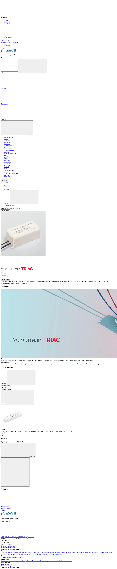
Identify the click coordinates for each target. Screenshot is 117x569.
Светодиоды (8, 176)
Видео (9, 561)
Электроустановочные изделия (38, 554)
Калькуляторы (44, 561)
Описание (4, 208)
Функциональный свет (73, 552)
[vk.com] (14, 535)
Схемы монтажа (54, 561)
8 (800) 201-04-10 (6, 537)
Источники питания (7, 141)
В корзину (32, 456)
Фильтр (3, 403)
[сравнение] (15, 464)
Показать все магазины (8, 546)
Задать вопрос (5, 210)
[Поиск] (32, 66)
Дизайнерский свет (87, 552)
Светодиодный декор (22, 554)
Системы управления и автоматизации (39, 552)
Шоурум (7, 45)
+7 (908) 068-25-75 (17, 537)
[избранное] (15, 479)
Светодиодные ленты (7, 552)
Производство (8, 557)
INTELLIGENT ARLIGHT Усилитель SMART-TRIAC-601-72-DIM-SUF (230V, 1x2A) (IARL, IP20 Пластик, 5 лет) (36, 431)
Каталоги (4, 561)
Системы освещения (7, 161)
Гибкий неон (6, 167)
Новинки (7, 186)
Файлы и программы (65, 561)
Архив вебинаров (21, 561)
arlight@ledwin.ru (28, 537)
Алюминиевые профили (9, 151)
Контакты (15, 42)
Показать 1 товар (6, 389)
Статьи (29, 561)
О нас (6, 20)
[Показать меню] (24, 197)
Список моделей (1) (14, 208)
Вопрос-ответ (36, 561)
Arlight (13, 549)
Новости (7, 22)
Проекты (7, 23)
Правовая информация (8, 547)
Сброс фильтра (5, 385)
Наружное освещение (7, 164)
